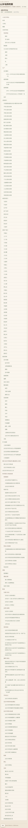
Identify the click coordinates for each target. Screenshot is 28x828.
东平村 (5, 208)
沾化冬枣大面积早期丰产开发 (12, 502)
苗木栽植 (7, 372)
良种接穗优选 (8, 366)
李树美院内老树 (8, 195)
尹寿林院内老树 (8, 157)
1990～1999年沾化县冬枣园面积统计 (15, 91)
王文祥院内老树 (8, 189)
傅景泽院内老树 (8, 132)
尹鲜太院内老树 (8, 113)
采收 (5, 439)
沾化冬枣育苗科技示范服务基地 (13, 554)
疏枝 (6, 404)
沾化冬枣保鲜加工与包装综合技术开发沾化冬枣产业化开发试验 (15, 524)
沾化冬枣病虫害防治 (10, 739)
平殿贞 (5, 233)
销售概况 (6, 573)
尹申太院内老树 (8, 110)
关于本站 (24, 6)
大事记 (4, 23)
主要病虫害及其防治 (10, 432)
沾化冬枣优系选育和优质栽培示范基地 (14, 557)
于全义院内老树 (8, 179)
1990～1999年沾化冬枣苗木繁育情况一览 (15, 75)
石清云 (5, 337)
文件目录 (7, 624)
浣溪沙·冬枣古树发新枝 (11, 781)
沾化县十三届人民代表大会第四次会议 (14, 598)
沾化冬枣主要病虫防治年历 (12, 436)
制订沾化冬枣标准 (8, 464)
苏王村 (5, 217)
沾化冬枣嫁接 (8, 724)
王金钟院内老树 (8, 135)
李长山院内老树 (8, 141)
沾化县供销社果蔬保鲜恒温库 (11, 451)
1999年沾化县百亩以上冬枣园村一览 (15, 94)
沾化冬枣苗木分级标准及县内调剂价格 (14, 614)
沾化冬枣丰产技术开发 (10, 508)
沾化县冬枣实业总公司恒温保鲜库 (12, 448)
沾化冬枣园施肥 (9, 733)
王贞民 (5, 271)
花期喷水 (7, 420)
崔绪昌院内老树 (8, 119)
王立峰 (5, 284)
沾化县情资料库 (8, 12)
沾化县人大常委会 (9, 605)
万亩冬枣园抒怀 (9, 787)
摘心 (6, 407)
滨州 (2, 12)
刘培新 (5, 312)
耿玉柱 (5, 293)
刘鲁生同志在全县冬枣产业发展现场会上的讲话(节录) (15, 649)
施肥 (5, 379)
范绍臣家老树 (7, 151)
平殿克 (5, 290)
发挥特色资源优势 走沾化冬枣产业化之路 (15, 676)
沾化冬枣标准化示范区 (9, 467)
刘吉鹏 (5, 252)
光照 (6, 55)
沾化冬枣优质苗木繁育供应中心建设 (14, 540)
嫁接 (6, 369)
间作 (5, 97)
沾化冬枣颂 (8, 809)
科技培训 (6, 567)
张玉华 (5, 296)
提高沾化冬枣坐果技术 (10, 736)
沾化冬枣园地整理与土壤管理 (12, 717)
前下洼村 (6, 211)
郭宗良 (5, 350)
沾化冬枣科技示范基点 (10, 564)
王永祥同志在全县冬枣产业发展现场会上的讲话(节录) (15, 654)
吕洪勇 (5, 309)
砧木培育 (7, 363)
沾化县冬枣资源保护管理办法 (12, 617)
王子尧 (5, 239)
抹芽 (6, 401)
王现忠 (5, 344)
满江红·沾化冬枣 (9, 771)
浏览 (3, 825)
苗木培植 (6, 360)
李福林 (5, 306)
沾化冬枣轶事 (8, 758)
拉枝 (6, 410)
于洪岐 (5, 242)
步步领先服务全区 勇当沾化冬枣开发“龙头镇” (14, 691)
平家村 (5, 205)
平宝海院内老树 (8, 154)
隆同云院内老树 (8, 173)
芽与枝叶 (7, 39)
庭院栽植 (6, 79)
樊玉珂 (5, 334)
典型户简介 (5, 230)
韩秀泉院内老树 (8, 163)
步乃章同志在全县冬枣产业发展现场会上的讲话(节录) (15, 644)
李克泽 (5, 328)
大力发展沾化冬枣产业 (10, 640)
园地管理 (6, 375)
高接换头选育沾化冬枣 (10, 493)
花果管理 (6, 398)
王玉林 (5, 274)
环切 (6, 417)
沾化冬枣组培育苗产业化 (11, 543)
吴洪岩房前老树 (8, 176)
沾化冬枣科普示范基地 (10, 560)
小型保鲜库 (6, 458)
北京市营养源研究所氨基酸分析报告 (14, 708)
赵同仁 (5, 331)
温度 (6, 52)
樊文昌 (5, 287)
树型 (6, 388)
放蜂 (6, 429)
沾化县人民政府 (9, 602)
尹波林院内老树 (8, 160)
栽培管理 (4, 356)
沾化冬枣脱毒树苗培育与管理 (12, 714)
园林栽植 (6, 87)
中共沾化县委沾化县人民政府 (12, 621)
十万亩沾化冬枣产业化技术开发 (13, 531)
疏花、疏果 (8, 426)
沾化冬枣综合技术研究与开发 (12, 496)
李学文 (5, 347)
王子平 (5, 236)
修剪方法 (7, 394)
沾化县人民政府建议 (10, 595)
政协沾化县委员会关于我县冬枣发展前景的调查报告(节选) (15, 662)
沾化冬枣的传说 (9, 803)
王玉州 (5, 258)
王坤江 (5, 268)
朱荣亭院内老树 (8, 192)
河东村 (5, 224)
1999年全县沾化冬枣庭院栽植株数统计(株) (15, 83)
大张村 (5, 227)
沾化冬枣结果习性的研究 (11, 698)
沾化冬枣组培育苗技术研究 (12, 511)
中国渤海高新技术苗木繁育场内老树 (13, 103)
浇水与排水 (6, 382)
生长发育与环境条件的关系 (10, 49)
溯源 (3, 27)
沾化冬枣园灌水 (9, 730)
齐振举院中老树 (8, 148)
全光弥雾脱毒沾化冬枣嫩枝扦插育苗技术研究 (15, 519)
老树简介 (4, 100)
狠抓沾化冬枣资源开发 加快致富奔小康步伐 (15, 671)
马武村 (5, 201)
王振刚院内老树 (8, 182)
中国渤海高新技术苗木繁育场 (12, 483)
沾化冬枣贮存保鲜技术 (10, 752)
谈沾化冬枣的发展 (9, 636)
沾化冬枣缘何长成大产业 (11, 666)
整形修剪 (6, 385)
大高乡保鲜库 (7, 445)
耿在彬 (5, 303)
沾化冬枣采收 (8, 743)
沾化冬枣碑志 (8, 765)
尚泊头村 (6, 214)
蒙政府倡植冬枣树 (9, 790)
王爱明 (5, 261)
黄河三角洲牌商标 (9, 583)
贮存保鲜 (4, 442)
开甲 (6, 413)
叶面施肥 (7, 423)
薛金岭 (5, 322)
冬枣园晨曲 (8, 777)
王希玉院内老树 (8, 116)
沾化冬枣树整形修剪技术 (11, 727)
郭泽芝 (5, 353)
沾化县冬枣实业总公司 (8, 470)
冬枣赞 (6, 800)
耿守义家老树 (7, 122)
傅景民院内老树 (8, 144)
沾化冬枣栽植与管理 (10, 720)
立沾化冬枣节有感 (9, 812)
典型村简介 (5, 198)
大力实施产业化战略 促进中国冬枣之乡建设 (15, 686)
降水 (6, 58)
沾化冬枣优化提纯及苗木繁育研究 (13, 528)
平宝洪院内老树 (8, 170)
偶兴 (6, 784)
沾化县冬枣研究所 (9, 486)
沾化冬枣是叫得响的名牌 (11, 630)
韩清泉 (5, 299)
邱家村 (5, 220)
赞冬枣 (6, 774)
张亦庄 (5, 341)
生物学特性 (5, 30)
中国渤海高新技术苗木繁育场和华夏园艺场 (15, 550)
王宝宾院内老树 (8, 186)
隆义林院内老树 (8, 125)
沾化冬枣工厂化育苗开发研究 (12, 515)
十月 (6, 796)
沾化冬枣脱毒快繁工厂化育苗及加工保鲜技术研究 (15, 535)
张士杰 (5, 325)
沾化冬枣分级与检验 (10, 746)
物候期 (5, 45)
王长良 (5, 255)
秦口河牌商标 (8, 579)
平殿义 (5, 265)
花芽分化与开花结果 (10, 42)
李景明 (5, 318)
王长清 (5, 249)
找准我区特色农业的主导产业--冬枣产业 (15, 633)
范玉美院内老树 (8, 138)
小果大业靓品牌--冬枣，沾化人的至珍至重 (15, 681)
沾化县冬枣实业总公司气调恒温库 (12, 454)
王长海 (5, 246)
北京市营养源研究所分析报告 (12, 705)
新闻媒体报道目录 (8, 819)
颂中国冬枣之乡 (9, 815)
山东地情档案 (6, 4)
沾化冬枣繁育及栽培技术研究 (12, 499)
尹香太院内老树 (8, 106)
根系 (6, 36)
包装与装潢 (6, 586)
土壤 (6, 65)
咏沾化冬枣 (8, 806)
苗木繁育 (6, 71)
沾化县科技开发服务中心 (11, 480)
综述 (3, 20)
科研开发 (6, 489)
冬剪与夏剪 (8, 391)
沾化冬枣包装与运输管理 (11, 749)
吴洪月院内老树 (8, 167)
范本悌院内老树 (8, 129)
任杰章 (5, 315)
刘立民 (5, 280)
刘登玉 (5, 277)
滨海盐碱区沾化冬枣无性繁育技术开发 (14, 505)
